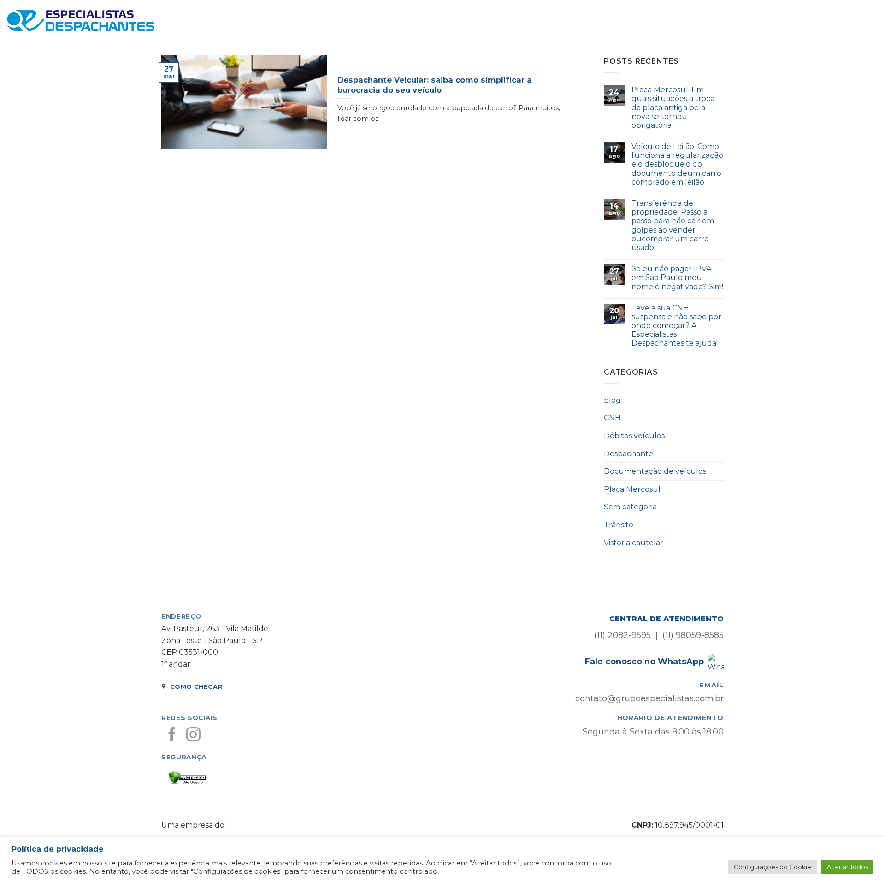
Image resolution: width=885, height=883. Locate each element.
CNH (612, 417)
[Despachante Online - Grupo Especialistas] (80, 21)
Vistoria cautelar (633, 542)
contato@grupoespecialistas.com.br (649, 698)
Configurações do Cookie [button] (772, 867)
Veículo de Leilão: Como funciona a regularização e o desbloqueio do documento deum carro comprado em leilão (677, 164)
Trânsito (618, 524)
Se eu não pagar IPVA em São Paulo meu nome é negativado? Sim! (677, 277)
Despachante (628, 453)
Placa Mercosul (632, 489)
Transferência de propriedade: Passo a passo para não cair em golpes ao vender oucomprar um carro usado (672, 225)
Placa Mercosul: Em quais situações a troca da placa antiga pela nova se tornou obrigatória (672, 107)
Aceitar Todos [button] (847, 867)
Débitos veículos (634, 435)
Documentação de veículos (655, 471)
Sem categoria (630, 506)
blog (612, 400)
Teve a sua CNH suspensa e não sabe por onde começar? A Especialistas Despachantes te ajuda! (676, 326)
